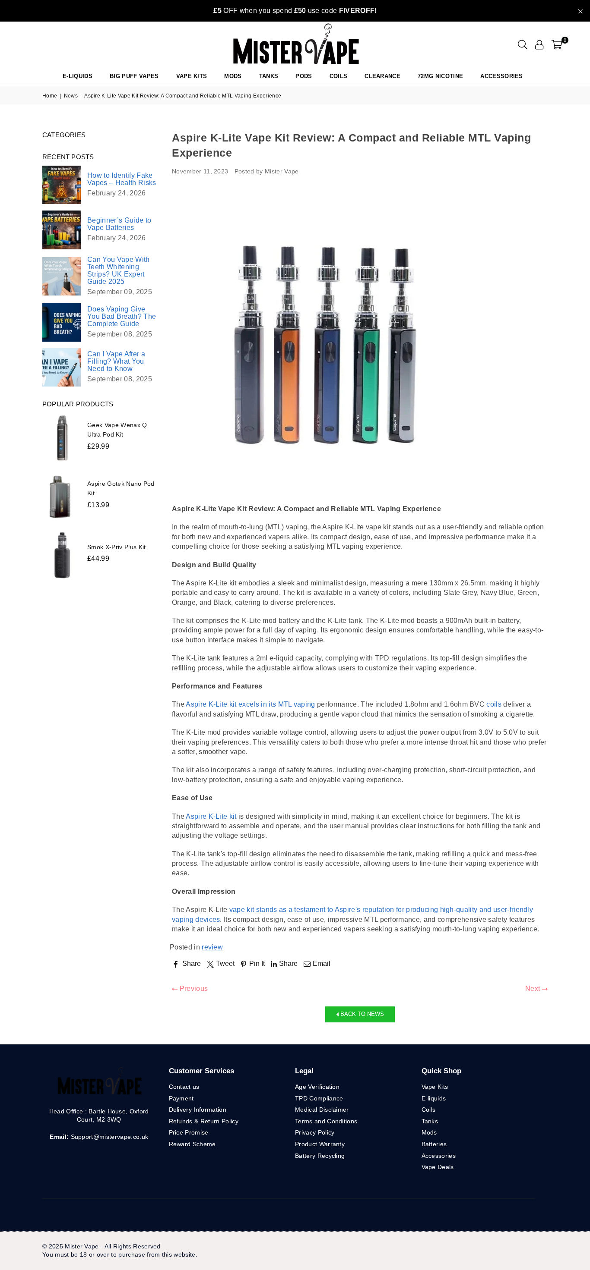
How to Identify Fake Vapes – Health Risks (121, 179)
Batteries (434, 1144)
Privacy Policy (314, 1132)
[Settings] (539, 44)
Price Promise (189, 1132)
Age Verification (317, 1086)
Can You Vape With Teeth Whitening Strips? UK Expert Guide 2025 (118, 270)
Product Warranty (320, 1144)
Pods (303, 76)
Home (49, 96)
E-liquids (434, 1098)
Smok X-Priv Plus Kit (116, 547)
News (71, 96)
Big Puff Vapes (134, 76)
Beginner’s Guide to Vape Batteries (119, 224)
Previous (193, 988)
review (212, 947)
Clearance (382, 76)
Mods (232, 76)
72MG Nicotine (440, 76)
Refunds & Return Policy (203, 1121)
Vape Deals (438, 1166)
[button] (557, 44)
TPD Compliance (319, 1098)
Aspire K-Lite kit (211, 816)
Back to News (361, 1014)
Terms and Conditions (326, 1121)
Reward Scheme (192, 1144)
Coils (339, 76)
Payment (181, 1098)
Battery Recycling (320, 1155)
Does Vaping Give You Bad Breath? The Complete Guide (121, 316)
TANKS (269, 76)
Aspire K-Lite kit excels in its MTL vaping (250, 704)
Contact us (184, 1086)
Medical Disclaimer (322, 1109)
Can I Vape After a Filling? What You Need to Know (116, 361)
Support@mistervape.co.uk (108, 1136)
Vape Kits (191, 76)
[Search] (522, 44)
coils (493, 704)
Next (533, 988)
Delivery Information (197, 1109)
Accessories (501, 76)
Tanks (430, 1121)
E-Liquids (77, 76)
